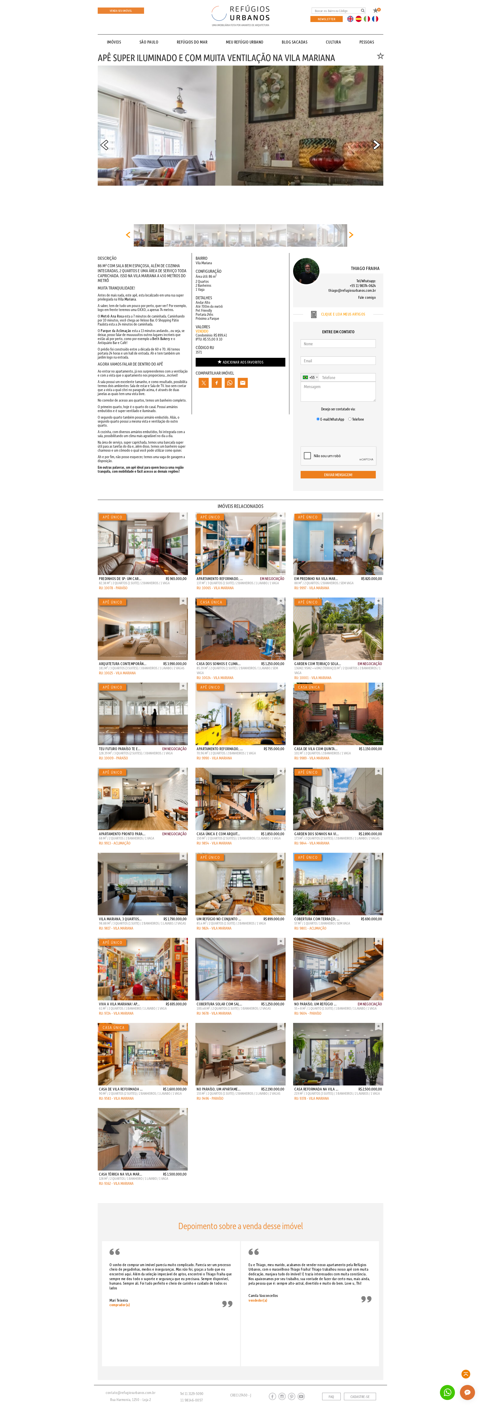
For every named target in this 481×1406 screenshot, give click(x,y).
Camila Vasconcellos (263, 1297)
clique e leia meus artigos (342, 314)
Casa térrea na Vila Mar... (120, 1174)
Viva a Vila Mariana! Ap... (119, 1003)
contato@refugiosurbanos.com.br (130, 1392)
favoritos (243, 362)
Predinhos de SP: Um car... (120, 578)
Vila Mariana (127, 299)
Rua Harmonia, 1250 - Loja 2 (130, 1399)
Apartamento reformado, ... (220, 578)
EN (351, 18)
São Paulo (149, 42)
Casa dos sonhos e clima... (219, 663)
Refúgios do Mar (192, 42)
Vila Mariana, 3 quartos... (120, 918)
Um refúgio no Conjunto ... (219, 918)
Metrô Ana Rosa (112, 316)
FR (376, 18)
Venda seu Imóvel (121, 11)
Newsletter (326, 19)
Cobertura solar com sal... (219, 1003)
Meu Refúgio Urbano (245, 42)
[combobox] (310, 377)
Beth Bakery (161, 338)
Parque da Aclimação (116, 330)
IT (369, 18)
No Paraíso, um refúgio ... (315, 1003)
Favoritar (183, 516)
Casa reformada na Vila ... (316, 1088)
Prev (104, 145)
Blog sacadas (294, 42)
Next (377, 145)
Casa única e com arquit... (218, 833)
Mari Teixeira (119, 1302)
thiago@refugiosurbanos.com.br (352, 290)
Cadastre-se (360, 1396)
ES (360, 18)
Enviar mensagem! (338, 474)
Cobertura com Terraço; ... (316, 918)
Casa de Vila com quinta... (315, 748)
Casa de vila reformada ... (121, 1088)
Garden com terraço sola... (317, 663)
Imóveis (114, 42)
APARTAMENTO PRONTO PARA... (122, 833)
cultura (333, 42)
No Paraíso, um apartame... (219, 1088)
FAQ (331, 1396)
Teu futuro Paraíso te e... (120, 748)
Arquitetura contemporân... (122, 663)
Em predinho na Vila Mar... (316, 578)
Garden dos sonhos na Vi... (316, 833)
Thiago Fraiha (365, 268)
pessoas (366, 42)
